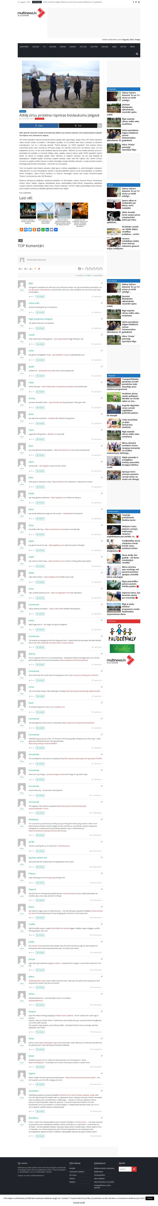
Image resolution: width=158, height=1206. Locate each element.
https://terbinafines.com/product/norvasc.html (45, 831)
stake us (58, 963)
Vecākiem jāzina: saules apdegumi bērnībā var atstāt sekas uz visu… (130, 397)
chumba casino (37, 946)
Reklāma (72, 1182)
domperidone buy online (47, 371)
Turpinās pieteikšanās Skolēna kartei (129, 517)
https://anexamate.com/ (62, 450)
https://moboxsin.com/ (60, 482)
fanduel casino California (64, 1016)
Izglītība (94, 47)
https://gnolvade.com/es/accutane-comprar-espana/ (55, 643)
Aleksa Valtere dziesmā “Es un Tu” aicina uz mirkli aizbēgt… (131, 96)
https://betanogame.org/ (48, 1043)
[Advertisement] (93, 23)
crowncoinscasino (69, 893)
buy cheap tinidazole (61, 339)
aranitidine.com (59, 707)
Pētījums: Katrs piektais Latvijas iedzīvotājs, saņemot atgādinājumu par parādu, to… (122, 531)
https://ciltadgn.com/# (51, 577)
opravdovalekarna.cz (36, 1001)
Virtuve (123, 47)
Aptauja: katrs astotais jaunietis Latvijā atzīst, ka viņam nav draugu (130, 475)
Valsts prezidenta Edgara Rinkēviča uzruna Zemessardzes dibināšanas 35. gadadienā (122, 135)
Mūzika (63, 47)
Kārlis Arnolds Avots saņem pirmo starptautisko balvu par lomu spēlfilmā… (123, 217)
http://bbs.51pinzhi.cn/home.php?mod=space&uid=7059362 (81, 758)
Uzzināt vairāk (79, 1202)
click (45, 624)
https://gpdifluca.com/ (56, 545)
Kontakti (72, 1168)
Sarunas (104, 47)
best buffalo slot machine (60, 928)
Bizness (73, 47)
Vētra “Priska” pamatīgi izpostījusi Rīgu (129, 147)
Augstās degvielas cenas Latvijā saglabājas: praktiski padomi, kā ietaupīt (123, 410)
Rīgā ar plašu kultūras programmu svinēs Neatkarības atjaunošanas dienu (123, 609)
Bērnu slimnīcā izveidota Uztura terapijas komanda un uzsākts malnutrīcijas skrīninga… (123, 448)
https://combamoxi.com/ (53, 529)
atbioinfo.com (52, 434)
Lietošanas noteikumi (76, 1172)
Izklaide (35, 47)
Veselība (52, 47)
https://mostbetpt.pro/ (36, 1062)
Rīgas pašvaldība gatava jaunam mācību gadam (130, 584)
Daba (114, 47)
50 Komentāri (39, 119)
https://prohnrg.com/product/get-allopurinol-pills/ (83, 691)
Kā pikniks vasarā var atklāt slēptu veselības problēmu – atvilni (130, 230)
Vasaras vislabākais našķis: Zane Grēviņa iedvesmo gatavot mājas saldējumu (123, 243)
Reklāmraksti (98, 1172)
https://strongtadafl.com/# (60, 593)
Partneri (72, 1178)
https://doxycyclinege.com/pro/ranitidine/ (43, 743)
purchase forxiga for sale (55, 774)
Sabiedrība (24, 47)
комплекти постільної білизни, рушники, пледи (77, 1095)
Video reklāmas (99, 1178)
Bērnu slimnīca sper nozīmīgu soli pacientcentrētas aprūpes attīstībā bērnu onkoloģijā (123, 572)
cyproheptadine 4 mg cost (61, 355)
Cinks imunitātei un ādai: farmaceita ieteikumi (129, 423)
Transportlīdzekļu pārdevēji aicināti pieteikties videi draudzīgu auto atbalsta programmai (123, 384)
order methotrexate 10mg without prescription (58, 386)
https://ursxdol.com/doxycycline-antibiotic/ (84, 675)
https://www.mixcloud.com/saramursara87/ (81, 1078)
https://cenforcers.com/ (57, 561)
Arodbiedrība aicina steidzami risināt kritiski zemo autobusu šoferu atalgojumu (123, 545)
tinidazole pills (53, 418)
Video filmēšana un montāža (104, 1182)
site (44, 790)
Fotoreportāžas (99, 1175)
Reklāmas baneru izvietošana (104, 1168)
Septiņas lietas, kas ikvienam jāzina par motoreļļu (131, 595)
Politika (83, 47)
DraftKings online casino (37, 981)
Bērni (132, 47)
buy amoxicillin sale (55, 402)
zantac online (54, 609)
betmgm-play (50, 878)
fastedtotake (67, 513)
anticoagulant (44, 466)
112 (44, 47)
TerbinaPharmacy (64, 846)
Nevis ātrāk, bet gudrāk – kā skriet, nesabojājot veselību (130, 559)
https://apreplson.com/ (59, 498)
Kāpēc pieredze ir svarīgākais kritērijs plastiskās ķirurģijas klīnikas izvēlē (123, 462)
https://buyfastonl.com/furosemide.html (74, 660)
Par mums (73, 1175)
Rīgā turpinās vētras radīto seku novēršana (58, 2)
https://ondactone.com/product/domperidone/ (78, 723)
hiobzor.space (81, 1122)
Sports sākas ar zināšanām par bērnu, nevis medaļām (129, 204)
